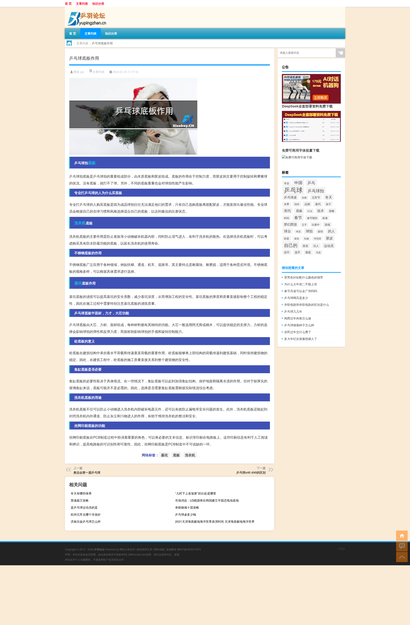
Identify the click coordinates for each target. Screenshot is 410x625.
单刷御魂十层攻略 (187, 507)
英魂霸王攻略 (80, 500)
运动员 (329, 245)
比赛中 (315, 224)
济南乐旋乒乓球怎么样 (86, 521)
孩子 (328, 204)
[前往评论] (401, 546)
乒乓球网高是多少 (296, 298)
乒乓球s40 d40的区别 (251, 472)
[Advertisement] (128, 595)
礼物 (306, 238)
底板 (92, 162)
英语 (305, 246)
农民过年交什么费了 (297, 332)
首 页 (68, 3)
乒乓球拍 (316, 190)
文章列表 (82, 3)
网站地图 (159, 549)
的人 (331, 231)
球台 (287, 231)
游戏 (327, 224)
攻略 (331, 211)
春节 (298, 217)
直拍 (296, 238)
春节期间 (312, 218)
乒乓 (311, 182)
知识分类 (98, 3)
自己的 (290, 245)
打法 (310, 211)
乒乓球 (293, 189)
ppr (82, 72)
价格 (304, 197)
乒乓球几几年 (293, 311)
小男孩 (341, 548)
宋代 (287, 210)
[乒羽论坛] (87, 8)
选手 (297, 252)
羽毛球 (317, 238)
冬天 (328, 197)
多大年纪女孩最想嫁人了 (300, 338)
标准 (325, 218)
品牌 (307, 204)
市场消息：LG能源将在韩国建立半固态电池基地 (207, 500)
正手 (304, 224)
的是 (286, 238)
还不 (287, 252)
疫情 (320, 231)
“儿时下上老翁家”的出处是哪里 (195, 493)
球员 (298, 231)
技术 (320, 210)
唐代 (318, 204)
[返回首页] (401, 535)
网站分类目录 (127, 549)
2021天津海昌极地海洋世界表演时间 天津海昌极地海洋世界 (215, 521)
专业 (286, 183)
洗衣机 (80, 223)
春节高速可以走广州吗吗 (300, 291)
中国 (298, 182)
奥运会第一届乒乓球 (86, 472)
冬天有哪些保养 (81, 493)
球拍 (309, 231)
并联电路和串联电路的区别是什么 (306, 304)
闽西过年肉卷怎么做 (297, 318)
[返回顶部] (401, 556)
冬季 (286, 204)
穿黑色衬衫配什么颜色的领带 (303, 277)
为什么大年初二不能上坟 (300, 284)
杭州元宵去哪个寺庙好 (86, 514)
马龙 (318, 252)
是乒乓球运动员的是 (84, 507)
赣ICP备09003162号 (189, 549)
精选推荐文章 (144, 549)
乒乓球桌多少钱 (185, 514)
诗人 (316, 246)
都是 (308, 252)
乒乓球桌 (290, 197)
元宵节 (316, 197)
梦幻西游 (290, 224)
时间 (286, 218)
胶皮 (329, 238)
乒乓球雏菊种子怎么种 (299, 325)
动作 (296, 204)
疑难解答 (171, 549)
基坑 (78, 283)
